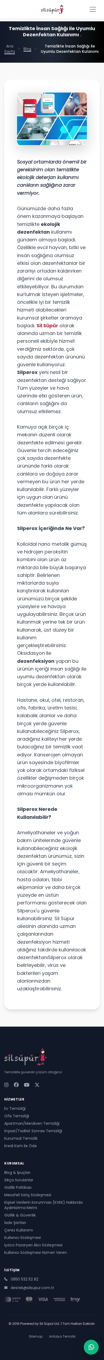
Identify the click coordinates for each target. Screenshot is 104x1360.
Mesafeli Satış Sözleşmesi (27, 1195)
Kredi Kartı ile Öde (20, 1145)
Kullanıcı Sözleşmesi (22, 1237)
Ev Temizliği (15, 1108)
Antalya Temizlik (62, 1336)
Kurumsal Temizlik (21, 1138)
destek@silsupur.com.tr (32, 1287)
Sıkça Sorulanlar (18, 1180)
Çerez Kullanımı (18, 1230)
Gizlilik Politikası (17, 1187)
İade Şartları (15, 1222)
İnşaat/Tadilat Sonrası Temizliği (33, 1131)
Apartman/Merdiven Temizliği (31, 1123)
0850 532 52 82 (24, 1279)
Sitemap (36, 1336)
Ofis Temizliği (16, 1116)
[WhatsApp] (91, 1347)
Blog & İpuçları (17, 1172)
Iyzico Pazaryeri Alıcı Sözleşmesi (33, 1245)
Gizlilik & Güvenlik (20, 1215)
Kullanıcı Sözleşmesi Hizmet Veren (35, 1252)
